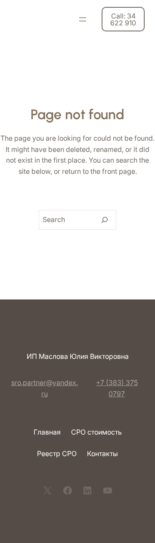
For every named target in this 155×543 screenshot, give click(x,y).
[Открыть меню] (83, 19)
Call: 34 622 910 (123, 19)
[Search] (104, 220)
